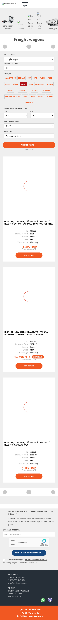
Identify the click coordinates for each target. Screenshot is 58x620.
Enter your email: (11, 530)
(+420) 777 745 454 (16, 580)
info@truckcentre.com (17, 583)
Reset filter (29, 150)
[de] (49, 3)
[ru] (54, 3)
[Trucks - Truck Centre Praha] (10, 4)
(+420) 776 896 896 (16, 577)
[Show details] (29, 185)
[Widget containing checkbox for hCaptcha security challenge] (29, 542)
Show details (28, 255)
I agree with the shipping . (25, 561)
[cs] (44, 3)
